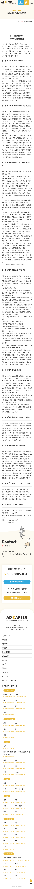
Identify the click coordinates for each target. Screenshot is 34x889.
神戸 (20, 806)
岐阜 (16, 783)
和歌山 (17, 812)
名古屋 (21, 789)
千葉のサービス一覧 (9, 774)
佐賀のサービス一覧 (24, 860)
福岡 (4, 858)
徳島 (16, 835)
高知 (4, 847)
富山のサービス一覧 (9, 731)
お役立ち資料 (6, 656)
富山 (4, 729)
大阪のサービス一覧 (20, 802)
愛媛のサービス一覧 (20, 843)
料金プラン (5, 644)
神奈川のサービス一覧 (21, 774)
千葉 (4, 772)
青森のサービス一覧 (21, 696)
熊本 (4, 869)
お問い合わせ (18, 598)
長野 (16, 723)
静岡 (4, 789)
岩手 (4, 700)
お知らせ (4, 660)
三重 (4, 783)
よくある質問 (6, 652)
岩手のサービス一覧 (9, 702)
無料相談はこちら (18, 582)
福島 (4, 712)
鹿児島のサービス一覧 (21, 866)
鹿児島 (17, 864)
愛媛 (16, 841)
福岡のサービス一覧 (9, 860)
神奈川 (17, 772)
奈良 (4, 812)
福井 (4, 735)
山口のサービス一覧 (9, 837)
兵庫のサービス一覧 (20, 808)
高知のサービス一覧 (9, 849)
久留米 (9, 858)
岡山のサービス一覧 (9, 831)
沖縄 (16, 875)
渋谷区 (24, 752)
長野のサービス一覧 (20, 725)
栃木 (4, 766)
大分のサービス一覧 (20, 872)
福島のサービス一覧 (9, 714)
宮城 (16, 700)
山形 (16, 706)
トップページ (17, 21)
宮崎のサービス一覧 (9, 878)
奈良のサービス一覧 (9, 814)
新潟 (4, 723)
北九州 (14, 858)
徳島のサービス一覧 (20, 837)
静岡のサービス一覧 (9, 791)
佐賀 (19, 858)
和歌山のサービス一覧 (21, 814)
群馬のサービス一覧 (20, 768)
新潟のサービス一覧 (9, 725)
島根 (16, 823)
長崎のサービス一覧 (9, 866)
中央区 (19, 752)
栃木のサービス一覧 (9, 768)
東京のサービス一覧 (9, 756)
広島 (16, 829)
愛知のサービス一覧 (20, 791)
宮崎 (4, 875)
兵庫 (16, 806)
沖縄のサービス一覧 (20, 878)
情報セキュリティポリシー (9, 680)
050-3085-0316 (9, 522)
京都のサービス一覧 (9, 808)
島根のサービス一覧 (20, 825)
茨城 (16, 760)
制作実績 (4, 648)
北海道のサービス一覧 (10, 696)
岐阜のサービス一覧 (20, 785)
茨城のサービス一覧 (20, 762)
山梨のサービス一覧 (9, 748)
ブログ (4, 664)
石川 (16, 729)
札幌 (10, 694)
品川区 (8, 754)
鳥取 (4, 823)
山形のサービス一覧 (20, 708)
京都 (4, 806)
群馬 (16, 766)
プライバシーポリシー (8, 676)
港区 (15, 752)
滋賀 (4, 800)
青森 (17, 694)
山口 (4, 835)
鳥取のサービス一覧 (9, 825)
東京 (4, 752)
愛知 (16, 789)
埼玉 (4, 760)
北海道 (5, 694)
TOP (30, 883)
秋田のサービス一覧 (9, 708)
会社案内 (4, 668)
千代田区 (10, 752)
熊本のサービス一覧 (9, 872)
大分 (16, 869)
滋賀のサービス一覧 (9, 802)
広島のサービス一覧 (20, 831)
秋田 (4, 706)
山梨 (4, 746)
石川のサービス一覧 (20, 731)
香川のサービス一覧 (9, 843)
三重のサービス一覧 (9, 785)
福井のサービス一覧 (9, 737)
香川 (4, 841)
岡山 (4, 829)
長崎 (4, 864)
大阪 (16, 800)
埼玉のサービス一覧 (9, 762)
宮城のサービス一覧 (20, 702)
